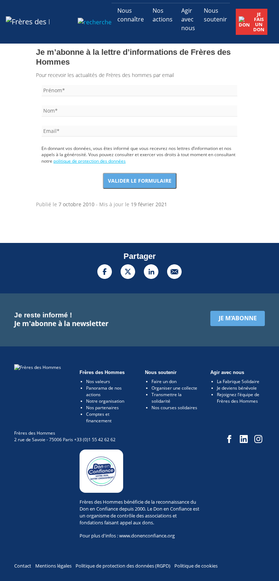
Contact (22, 565)
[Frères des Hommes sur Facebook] (229, 438)
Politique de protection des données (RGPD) (123, 565)
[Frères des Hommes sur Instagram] (258, 438)
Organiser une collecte (174, 388)
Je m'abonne (238, 318)
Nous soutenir (215, 15)
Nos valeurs (98, 381)
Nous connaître (130, 15)
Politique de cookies (196, 565)
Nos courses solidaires (174, 408)
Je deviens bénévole (237, 388)
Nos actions (163, 15)
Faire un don (164, 381)
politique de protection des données (89, 161)
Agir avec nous (188, 19)
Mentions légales (53, 565)
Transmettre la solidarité (166, 397)
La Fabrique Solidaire (238, 381)
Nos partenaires (102, 408)
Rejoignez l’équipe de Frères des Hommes (238, 397)
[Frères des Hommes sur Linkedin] (243, 438)
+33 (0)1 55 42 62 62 (95, 439)
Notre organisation (105, 401)
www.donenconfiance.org (147, 535)
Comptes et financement (99, 417)
